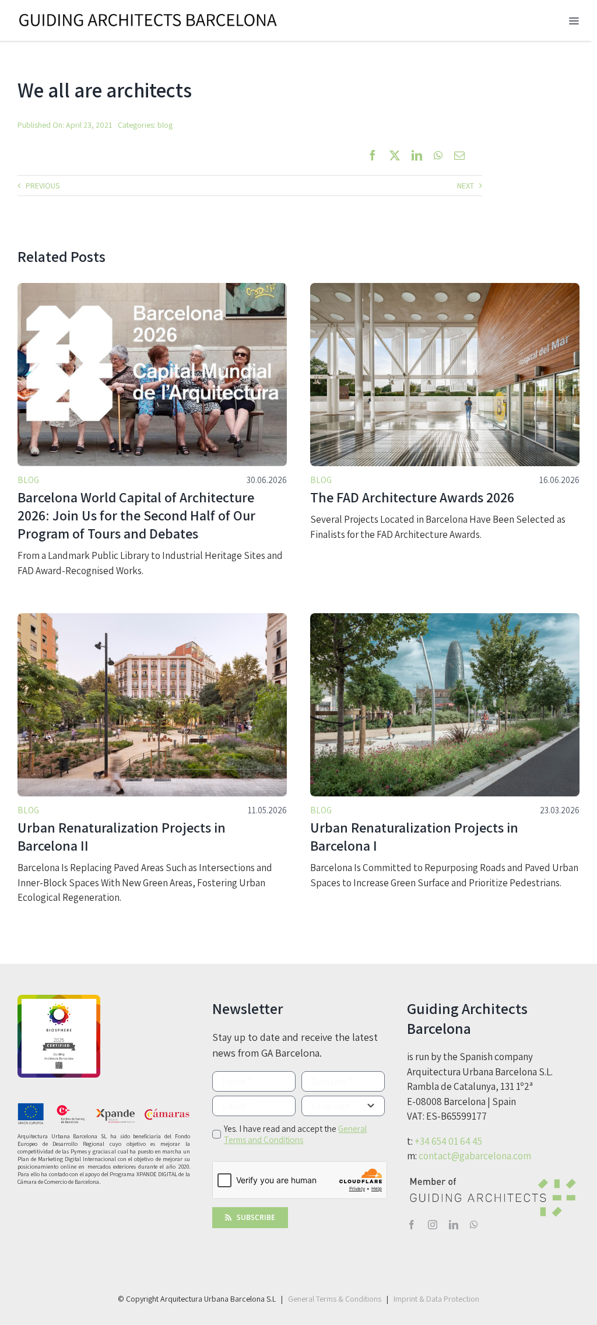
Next (465, 185)
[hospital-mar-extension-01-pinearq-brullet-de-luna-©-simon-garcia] (445, 288)
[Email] (459, 155)
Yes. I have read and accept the (295, 1134)
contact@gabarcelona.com (475, 1155)
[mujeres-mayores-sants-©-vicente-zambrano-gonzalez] (152, 288)
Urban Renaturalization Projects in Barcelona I (414, 836)
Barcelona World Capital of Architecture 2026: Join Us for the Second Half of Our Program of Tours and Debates (136, 515)
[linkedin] (453, 1224)
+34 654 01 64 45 (448, 1141)
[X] (395, 155)
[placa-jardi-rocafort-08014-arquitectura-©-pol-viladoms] (152, 618)
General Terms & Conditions (334, 1298)
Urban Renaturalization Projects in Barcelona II (121, 836)
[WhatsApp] (438, 155)
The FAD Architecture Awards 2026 (412, 497)
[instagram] (432, 1224)
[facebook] (411, 1224)
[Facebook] (372, 155)
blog (165, 125)
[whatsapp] (474, 1224)
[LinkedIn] (417, 155)
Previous (42, 185)
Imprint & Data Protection (436, 1298)
